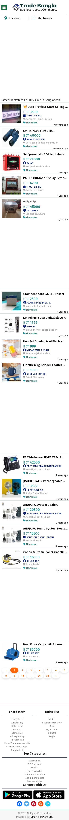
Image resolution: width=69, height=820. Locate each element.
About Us (17, 729)
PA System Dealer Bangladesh (44, 466)
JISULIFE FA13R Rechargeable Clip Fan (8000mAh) (42, 481)
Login (52, 736)
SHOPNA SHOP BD (35, 374)
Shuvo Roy (32, 561)
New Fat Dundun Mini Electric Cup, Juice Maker (43, 341)
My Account (52, 729)
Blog (51, 726)
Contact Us (17, 733)
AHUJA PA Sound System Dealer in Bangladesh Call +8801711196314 (45, 528)
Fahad (29, 163)
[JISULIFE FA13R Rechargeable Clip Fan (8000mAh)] (11, 488)
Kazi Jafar (32, 210)
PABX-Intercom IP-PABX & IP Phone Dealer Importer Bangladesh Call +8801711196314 (42, 457)
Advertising (17, 722)
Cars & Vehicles (34, 771)
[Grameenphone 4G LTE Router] (11, 300)
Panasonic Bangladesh (40, 537)
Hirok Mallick (34, 490)
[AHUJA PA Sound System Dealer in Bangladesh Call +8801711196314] (11, 535)
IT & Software (34, 764)
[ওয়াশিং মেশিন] (11, 208)
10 (22, 676)
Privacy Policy (17, 736)
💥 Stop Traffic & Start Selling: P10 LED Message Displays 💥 (44, 107)
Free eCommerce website (17, 743)
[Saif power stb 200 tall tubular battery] (11, 161)
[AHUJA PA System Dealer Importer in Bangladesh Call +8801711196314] (11, 511)
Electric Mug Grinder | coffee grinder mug (43, 365)
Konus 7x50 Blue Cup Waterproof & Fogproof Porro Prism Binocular (43, 130)
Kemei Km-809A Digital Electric (44, 318)
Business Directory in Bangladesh (17, 748)
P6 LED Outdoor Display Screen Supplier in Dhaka (44, 178)
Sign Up (52, 733)
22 (47, 676)
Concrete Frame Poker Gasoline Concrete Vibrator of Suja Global (45, 552)
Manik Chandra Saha (38, 302)
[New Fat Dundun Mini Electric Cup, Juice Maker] (11, 348)
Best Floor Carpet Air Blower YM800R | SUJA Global (42, 644)
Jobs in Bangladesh (34, 778)
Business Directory (52, 722)
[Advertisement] (34, 57)
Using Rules (17, 719)
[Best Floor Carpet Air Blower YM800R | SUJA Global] (11, 651)
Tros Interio (33, 115)
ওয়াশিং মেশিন (29, 201)
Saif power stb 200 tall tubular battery (44, 154)
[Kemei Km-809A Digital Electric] (11, 324)
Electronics (34, 760)
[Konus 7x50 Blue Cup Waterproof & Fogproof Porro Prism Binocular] (11, 137)
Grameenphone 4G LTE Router (43, 294)
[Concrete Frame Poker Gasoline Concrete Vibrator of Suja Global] (11, 559)
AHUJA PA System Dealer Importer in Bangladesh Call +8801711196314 (42, 505)
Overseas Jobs (34, 781)
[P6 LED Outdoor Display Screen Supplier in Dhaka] (11, 184)
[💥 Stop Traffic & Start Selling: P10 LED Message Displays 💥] (11, 113)
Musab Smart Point (37, 350)
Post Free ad (17, 739)
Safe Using (17, 726)
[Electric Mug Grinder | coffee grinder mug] (11, 372)
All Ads (51, 719)
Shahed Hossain (35, 139)
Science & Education (34, 774)
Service (34, 767)
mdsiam (30, 326)
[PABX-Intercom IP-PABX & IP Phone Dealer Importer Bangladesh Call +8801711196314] (11, 464)
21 (39, 676)
